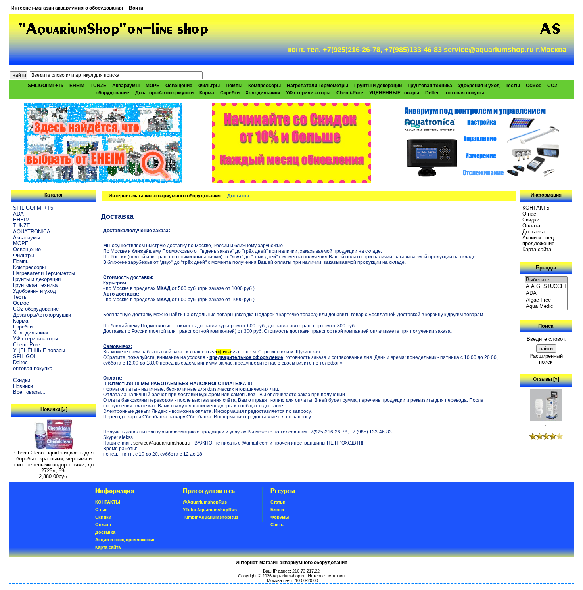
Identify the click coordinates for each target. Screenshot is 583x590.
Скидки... (24, 380)
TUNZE (98, 85)
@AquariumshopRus (205, 502)
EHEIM (76, 85)
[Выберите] (546, 280)
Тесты (513, 85)
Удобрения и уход (479, 85)
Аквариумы (126, 85)
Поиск (546, 326)
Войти (136, 8)
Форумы (279, 517)
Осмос (533, 85)
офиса (223, 352)
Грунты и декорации (378, 85)
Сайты (277, 524)
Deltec (432, 92)
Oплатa (531, 226)
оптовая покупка (465, 92)
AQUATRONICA (31, 232)
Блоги (277, 509)
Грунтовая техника (430, 85)
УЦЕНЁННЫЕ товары (394, 92)
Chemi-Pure (349, 92)
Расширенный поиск (546, 359)
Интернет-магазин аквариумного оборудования (67, 8)
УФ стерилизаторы (308, 92)
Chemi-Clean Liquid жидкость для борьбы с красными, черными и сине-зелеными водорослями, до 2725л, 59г (54, 462)
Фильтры (209, 85)
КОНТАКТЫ (536, 208)
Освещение (178, 85)
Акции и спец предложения (538, 240)
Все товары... (29, 392)
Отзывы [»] (546, 379)
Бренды (546, 268)
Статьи (278, 502)
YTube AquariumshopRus (210, 509)
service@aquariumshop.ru (161, 443)
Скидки (530, 220)
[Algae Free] (546, 300)
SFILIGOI (24, 356)
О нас (529, 214)
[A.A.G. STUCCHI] (546, 286)
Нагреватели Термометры (317, 85)
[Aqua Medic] (546, 306)
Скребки (230, 92)
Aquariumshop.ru (288, 575)
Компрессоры (264, 85)
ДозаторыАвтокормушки (164, 92)
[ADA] (546, 293)
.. (546, 424)
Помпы (234, 85)
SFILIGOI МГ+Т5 (45, 85)
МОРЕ (152, 85)
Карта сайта (536, 249)
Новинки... (25, 386)
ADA (18, 214)
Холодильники (262, 92)
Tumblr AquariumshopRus (210, 517)
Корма (206, 92)
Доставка (533, 232)
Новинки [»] (53, 409)
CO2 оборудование (36, 309)
